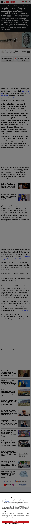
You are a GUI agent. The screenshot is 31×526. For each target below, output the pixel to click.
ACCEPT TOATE (15, 521)
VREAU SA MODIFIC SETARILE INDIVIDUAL (15, 523)
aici (15, 506)
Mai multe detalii (7, 501)
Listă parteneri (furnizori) (5, 518)
